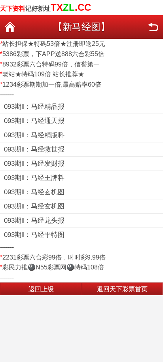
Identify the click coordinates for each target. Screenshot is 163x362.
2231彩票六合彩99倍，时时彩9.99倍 (54, 257)
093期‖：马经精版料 (34, 135)
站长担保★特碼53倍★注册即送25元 (53, 43)
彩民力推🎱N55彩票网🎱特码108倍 (53, 267)
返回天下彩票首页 (122, 289)
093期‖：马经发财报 (34, 163)
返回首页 (10, 27)
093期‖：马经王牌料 (34, 178)
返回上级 (41, 289)
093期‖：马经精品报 (34, 106)
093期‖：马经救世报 (34, 149)
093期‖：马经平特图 (34, 235)
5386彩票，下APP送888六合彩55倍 (53, 54)
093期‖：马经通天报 (34, 121)
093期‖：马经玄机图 (34, 192)
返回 (153, 27)
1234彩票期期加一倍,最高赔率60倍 (51, 84)
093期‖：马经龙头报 (34, 220)
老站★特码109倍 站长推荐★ (43, 74)
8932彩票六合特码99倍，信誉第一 (51, 64)
